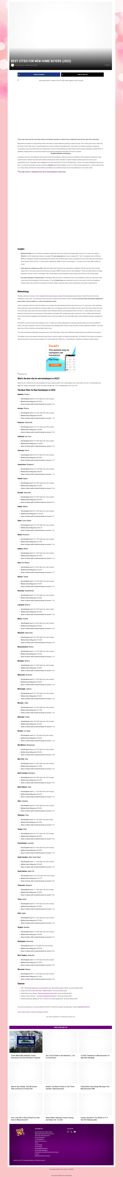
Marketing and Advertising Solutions (44, 1133)
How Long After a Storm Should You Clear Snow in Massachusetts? (25, 1119)
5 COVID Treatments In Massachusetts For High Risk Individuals (95, 1057)
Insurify (50, 165)
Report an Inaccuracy (40, 1141)
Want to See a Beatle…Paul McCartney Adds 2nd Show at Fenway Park (24, 1088)
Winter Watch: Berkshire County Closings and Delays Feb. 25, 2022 (60, 1119)
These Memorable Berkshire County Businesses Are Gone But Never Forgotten (25, 1057)
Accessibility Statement (41, 1148)
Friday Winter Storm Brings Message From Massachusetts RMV (95, 1088)
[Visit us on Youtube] (75, 1132)
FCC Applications (39, 1139)
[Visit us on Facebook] (68, 1132)
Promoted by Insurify (19, 65)
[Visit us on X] (72, 1132)
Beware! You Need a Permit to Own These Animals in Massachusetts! (60, 1088)
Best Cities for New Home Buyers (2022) (35, 1012)
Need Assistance (45, 1135)
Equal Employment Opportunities (43, 1132)
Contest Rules (38, 1144)
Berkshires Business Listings (42, 1156)
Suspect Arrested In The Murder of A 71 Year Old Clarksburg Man (94, 1119)
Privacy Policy (38, 1146)
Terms (36, 1143)
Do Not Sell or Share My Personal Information (47, 1152)
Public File (37, 1135)
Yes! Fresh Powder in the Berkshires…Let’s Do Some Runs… (60, 1057)
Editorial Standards (40, 1137)
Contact (37, 1154)
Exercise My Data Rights (41, 1150)
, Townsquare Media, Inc (28, 1160)
